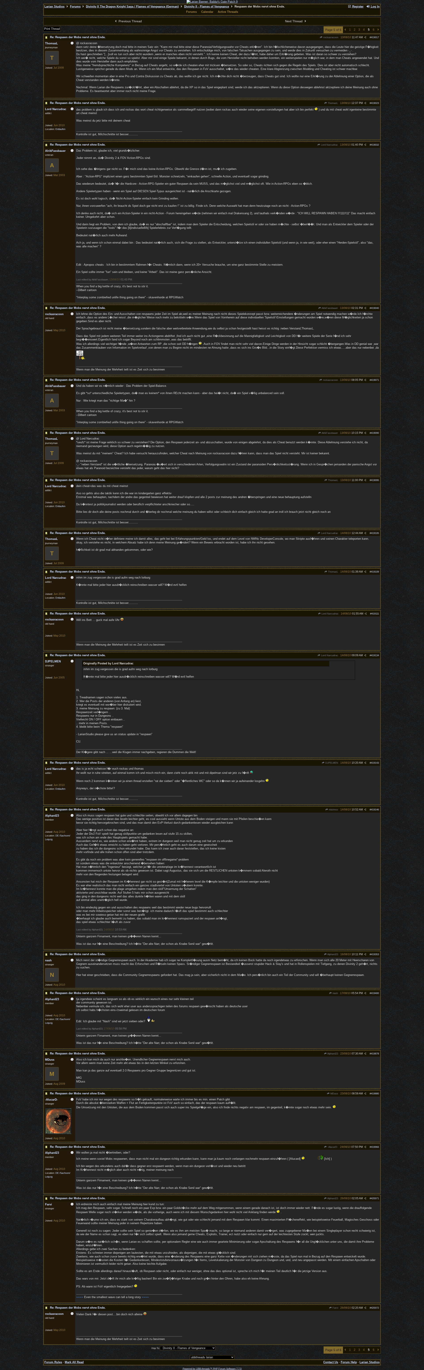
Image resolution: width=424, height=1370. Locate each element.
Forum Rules (53, 1362)
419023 (375, 103)
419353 (375, 954)
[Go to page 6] (378, 29)
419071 (375, 380)
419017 (375, 37)
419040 (375, 308)
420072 (375, 1307)
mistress (333, 809)
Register (357, 6)
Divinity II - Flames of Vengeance (206, 6)
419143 (375, 762)
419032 (375, 144)
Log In (375, 6)
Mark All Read (74, 1362)
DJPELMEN (331, 762)
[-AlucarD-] (58, 1133)
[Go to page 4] (345, 29)
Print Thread (52, 28)
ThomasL (332, 103)
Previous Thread (130, 21)
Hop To (155, 1348)
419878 (375, 1053)
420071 (375, 1198)
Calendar (207, 11)
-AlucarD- (332, 1147)
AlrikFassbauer (329, 308)
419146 (375, 809)
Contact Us (330, 1362)
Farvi (335, 1307)
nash (335, 993)
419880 (375, 1093)
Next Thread (294, 21)
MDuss (334, 1093)
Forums (75, 6)
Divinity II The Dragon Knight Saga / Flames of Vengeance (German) (132, 6)
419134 (375, 655)
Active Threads (228, 11)
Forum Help (349, 1362)
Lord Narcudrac (329, 144)
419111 (375, 613)
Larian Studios (54, 6)
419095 (375, 480)
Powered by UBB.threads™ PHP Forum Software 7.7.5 (212, 1368)
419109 (375, 571)
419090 (375, 433)
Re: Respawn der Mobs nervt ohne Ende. (78, 37)
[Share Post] (365, 37)
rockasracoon (330, 37)
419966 (375, 1147)
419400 (375, 993)
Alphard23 (332, 954)
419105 (375, 533)
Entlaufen (60, 129)
